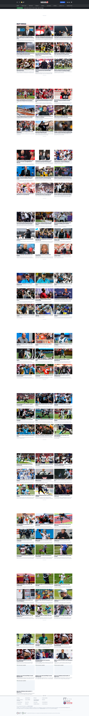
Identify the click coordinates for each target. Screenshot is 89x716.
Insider (37, 5)
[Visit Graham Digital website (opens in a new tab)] (24, 713)
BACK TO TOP (44, 695)
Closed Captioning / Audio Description (36, 700)
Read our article (42, 708)
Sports (55, 5)
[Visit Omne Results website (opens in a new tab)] (67, 703)
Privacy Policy (35, 702)
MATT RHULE (21, 24)
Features (49, 5)
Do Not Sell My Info (44, 702)
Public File (43, 699)
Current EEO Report (19, 702)
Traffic (42, 5)
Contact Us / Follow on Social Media (20, 700)
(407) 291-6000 (30, 706)
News (18, 5)
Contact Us (61, 5)
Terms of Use (27, 702)
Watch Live (24, 5)
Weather (31, 5)
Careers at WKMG (27, 699)
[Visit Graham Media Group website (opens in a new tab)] (19, 713)
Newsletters (69, 5)
